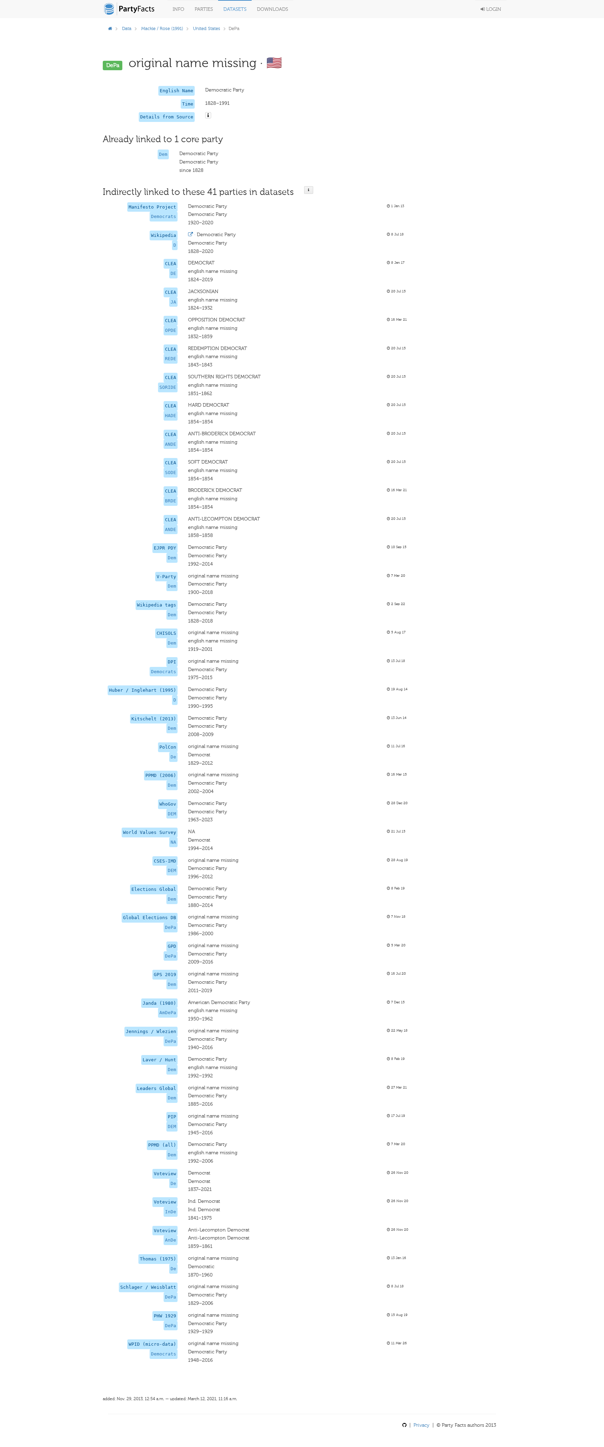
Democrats (163, 216)
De (173, 756)
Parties (204, 9)
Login (493, 9)
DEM (172, 813)
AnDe (170, 1240)
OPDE (170, 330)
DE (173, 273)
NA (173, 842)
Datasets (234, 9)
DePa (170, 927)
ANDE (170, 444)
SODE (170, 472)
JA (173, 302)
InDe (170, 1211)
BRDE (170, 500)
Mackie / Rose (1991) (162, 28)
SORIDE (167, 387)
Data (126, 28)
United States (206, 28)
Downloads (272, 9)
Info (178, 9)
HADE (170, 415)
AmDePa (167, 1012)
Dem (163, 154)
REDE (170, 358)
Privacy (422, 1425)
